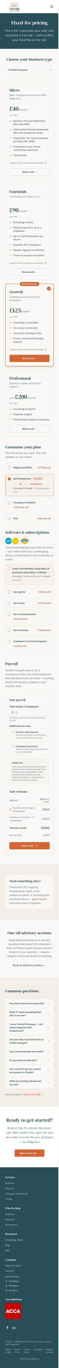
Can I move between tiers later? (23, 1072)
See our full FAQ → (33, 1116)
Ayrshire (13, 1318)
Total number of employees (24, 706)
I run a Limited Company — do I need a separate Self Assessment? (25, 1046)
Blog (7, 1273)
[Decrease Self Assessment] (15, 484)
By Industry (11, 1253)
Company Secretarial (16, 1222)
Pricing (8, 1227)
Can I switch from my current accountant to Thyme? (25, 1093)
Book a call (27, 845)
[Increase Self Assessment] (25, 484)
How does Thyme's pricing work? (23, 1021)
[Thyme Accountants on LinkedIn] (14, 1356)
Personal (9, 1216)
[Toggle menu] (52, 7)
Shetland (13, 1314)
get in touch (39, 899)
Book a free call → (28, 1181)
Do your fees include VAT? (23, 1082)
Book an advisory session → (29, 965)
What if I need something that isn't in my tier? (25, 1033)
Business (9, 1211)
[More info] (45, 163)
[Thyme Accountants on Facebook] (7, 1356)
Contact (9, 1299)
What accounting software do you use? (25, 1105)
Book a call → (29, 171)
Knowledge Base (14, 1268)
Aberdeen (13, 1309)
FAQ (7, 1278)
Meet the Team (13, 1293)
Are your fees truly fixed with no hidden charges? (24, 1060)
